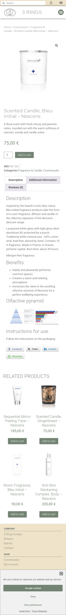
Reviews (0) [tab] (16, 187)
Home (7, 27)
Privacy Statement (39, 611)
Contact (9, 547)
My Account (11, 564)
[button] (61, 573)
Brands (8, 543)
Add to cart (24, 154)
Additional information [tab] (43, 179)
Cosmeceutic (21, 27)
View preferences (33, 605)
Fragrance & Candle (30, 170)
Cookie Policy (24, 611)
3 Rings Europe (13, 534)
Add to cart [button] (17, 441)
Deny (33, 596)
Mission (8, 538)
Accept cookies (33, 588)
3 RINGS (32, 12)
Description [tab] (16, 179)
